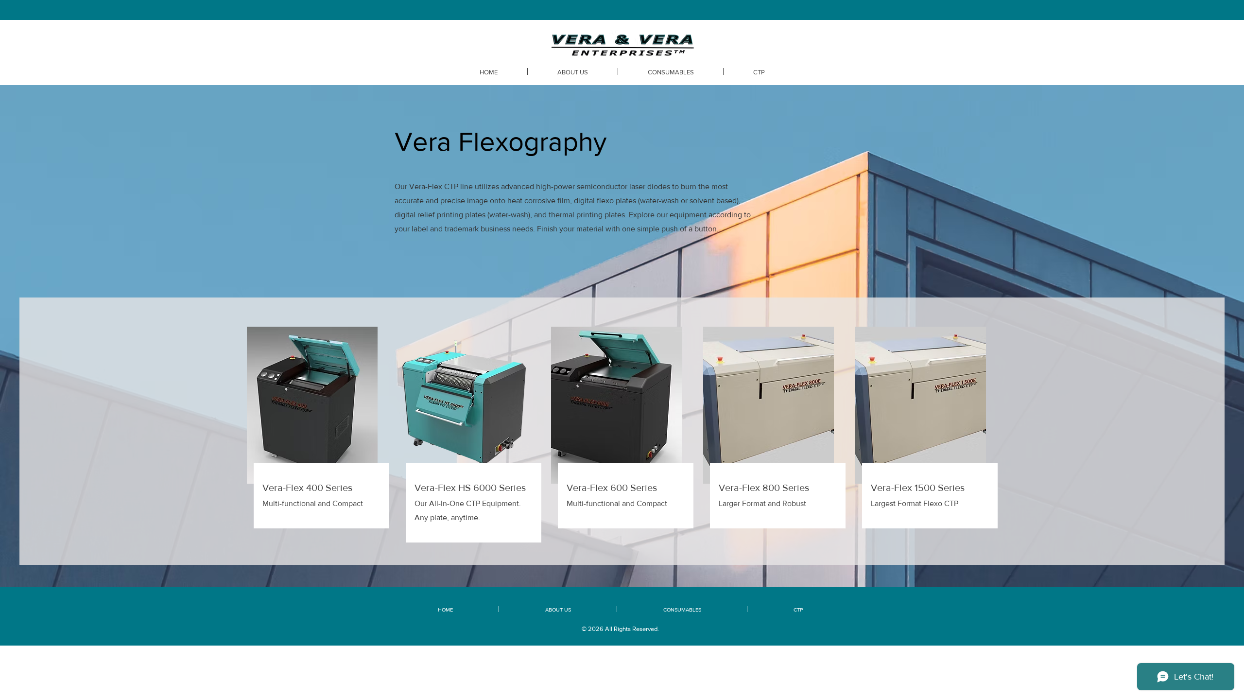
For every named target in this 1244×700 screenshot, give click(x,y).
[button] (759, 71)
